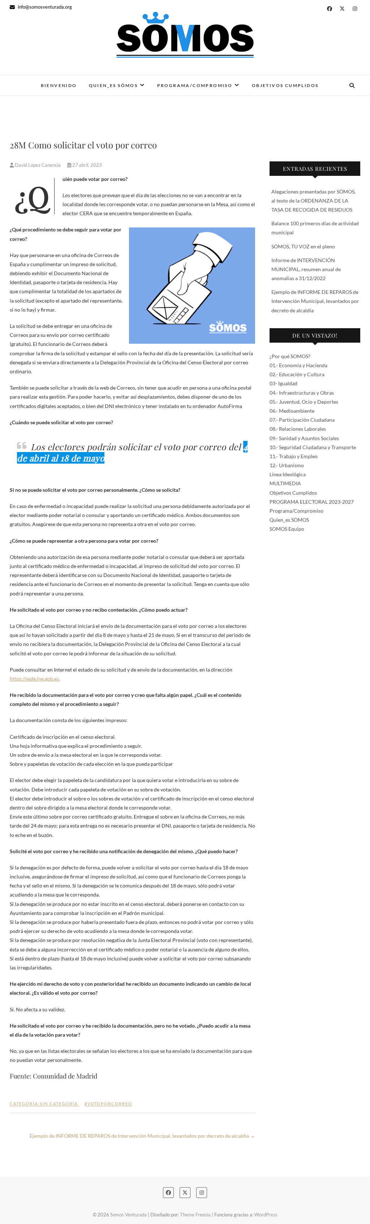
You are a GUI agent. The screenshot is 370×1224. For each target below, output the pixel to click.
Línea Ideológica (288, 474)
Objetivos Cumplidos (285, 85)
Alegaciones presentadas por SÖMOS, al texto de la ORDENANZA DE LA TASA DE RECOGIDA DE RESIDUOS (313, 200)
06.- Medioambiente (292, 411)
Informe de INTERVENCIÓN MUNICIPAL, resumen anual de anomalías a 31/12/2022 (306, 269)
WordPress (266, 1215)
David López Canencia (38, 165)
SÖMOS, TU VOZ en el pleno (303, 246)
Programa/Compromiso (195, 85)
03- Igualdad (283, 383)
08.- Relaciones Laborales (298, 429)
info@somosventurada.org (44, 7)
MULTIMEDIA (285, 483)
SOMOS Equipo (287, 529)
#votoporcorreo (108, 1103)
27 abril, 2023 (86, 165)
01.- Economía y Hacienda (298, 365)
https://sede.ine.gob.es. (35, 679)
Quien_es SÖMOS (113, 85)
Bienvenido (59, 85)
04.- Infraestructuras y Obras (302, 393)
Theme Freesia (195, 1215)
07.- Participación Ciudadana (302, 420)
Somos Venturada (128, 1215)
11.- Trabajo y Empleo (294, 456)
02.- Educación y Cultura (297, 374)
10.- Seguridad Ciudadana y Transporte (313, 447)
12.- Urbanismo (287, 465)
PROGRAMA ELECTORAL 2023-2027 (312, 502)
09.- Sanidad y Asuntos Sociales (304, 438)
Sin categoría (59, 1103)
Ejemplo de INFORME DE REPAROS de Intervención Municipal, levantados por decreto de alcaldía (142, 1136)
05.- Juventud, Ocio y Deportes (304, 402)
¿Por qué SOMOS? (290, 356)
